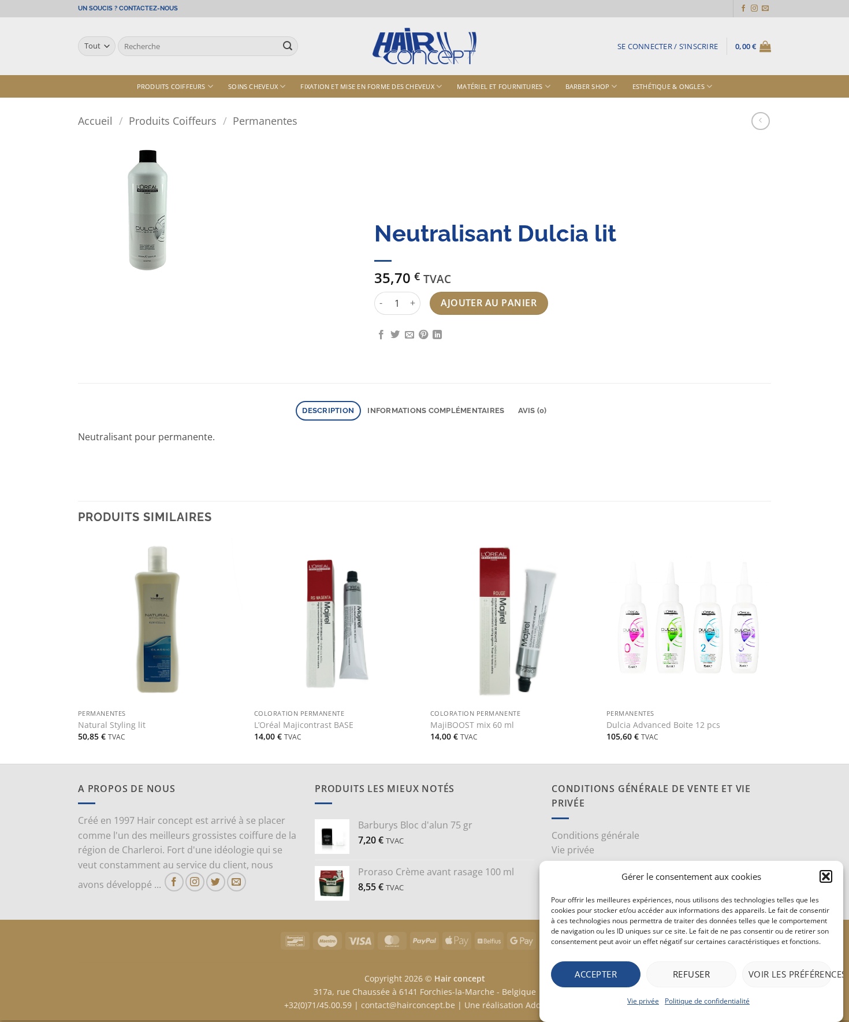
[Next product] (760, 121)
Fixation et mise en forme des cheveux (367, 86)
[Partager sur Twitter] (395, 335)
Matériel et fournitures (499, 86)
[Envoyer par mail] (409, 335)
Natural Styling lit (112, 725)
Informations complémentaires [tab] (435, 410)
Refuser (691, 974)
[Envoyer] (287, 46)
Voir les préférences (790, 974)
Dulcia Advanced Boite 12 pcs (663, 725)
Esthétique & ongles (668, 86)
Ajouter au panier (489, 302)
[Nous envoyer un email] (765, 9)
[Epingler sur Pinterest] (423, 335)
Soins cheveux (253, 86)
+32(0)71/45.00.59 (318, 1004)
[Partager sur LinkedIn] (437, 335)
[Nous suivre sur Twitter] (215, 881)
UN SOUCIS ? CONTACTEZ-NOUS (128, 8)
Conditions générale (595, 835)
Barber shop (587, 86)
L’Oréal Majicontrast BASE (303, 725)
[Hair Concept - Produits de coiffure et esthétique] (424, 46)
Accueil (95, 120)
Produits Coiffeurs (171, 86)
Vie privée (643, 1001)
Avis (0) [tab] (532, 410)
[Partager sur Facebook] (381, 335)
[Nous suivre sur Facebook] (743, 9)
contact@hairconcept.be (408, 1004)
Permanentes (265, 120)
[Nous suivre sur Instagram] (754, 9)
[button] (826, 876)
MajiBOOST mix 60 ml (472, 725)
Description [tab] (328, 410)
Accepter (596, 974)
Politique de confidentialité (707, 1001)
